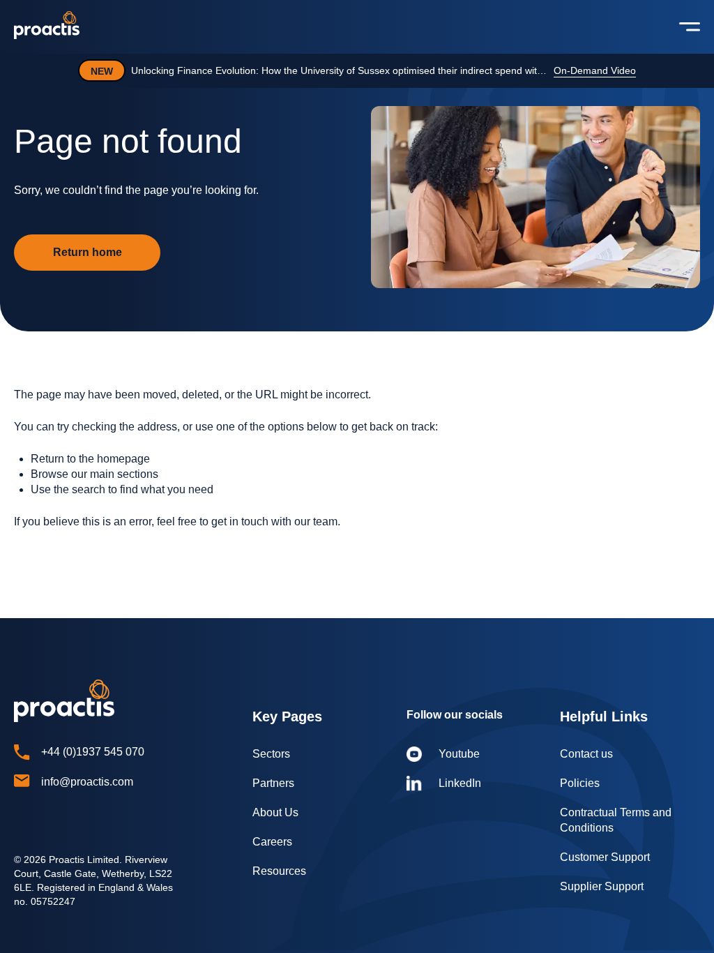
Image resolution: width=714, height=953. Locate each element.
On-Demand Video (595, 70)
